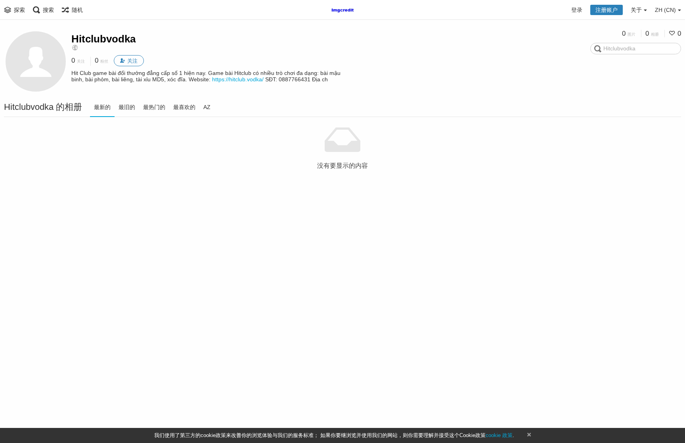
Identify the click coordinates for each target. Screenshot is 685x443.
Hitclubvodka (103, 39)
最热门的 (154, 107)
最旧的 (127, 107)
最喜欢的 (184, 107)
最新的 (102, 107)
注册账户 (606, 10)
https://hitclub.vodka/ (238, 79)
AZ (206, 107)
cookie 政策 (499, 435)
